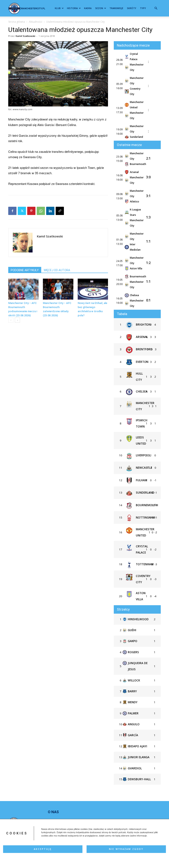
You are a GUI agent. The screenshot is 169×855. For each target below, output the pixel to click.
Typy (143, 8)
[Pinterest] (31, 211)
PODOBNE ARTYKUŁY (25, 270)
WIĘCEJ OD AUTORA (57, 270)
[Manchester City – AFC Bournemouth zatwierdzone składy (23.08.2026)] (58, 289)
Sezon (99, 8)
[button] (156, 8)
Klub (58, 8)
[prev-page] (10, 320)
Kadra (88, 8)
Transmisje (116, 8)
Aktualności (35, 21)
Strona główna (16, 21)
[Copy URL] (60, 211)
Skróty (131, 8)
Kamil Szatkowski (25, 35)
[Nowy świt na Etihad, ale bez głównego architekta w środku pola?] (93, 289)
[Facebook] (12, 211)
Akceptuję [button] (43, 849)
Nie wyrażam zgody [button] (126, 849)
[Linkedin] (50, 211)
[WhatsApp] (41, 211)
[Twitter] (22, 211)
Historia (72, 8)
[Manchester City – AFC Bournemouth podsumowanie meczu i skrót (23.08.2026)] (23, 289)
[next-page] (17, 320)
